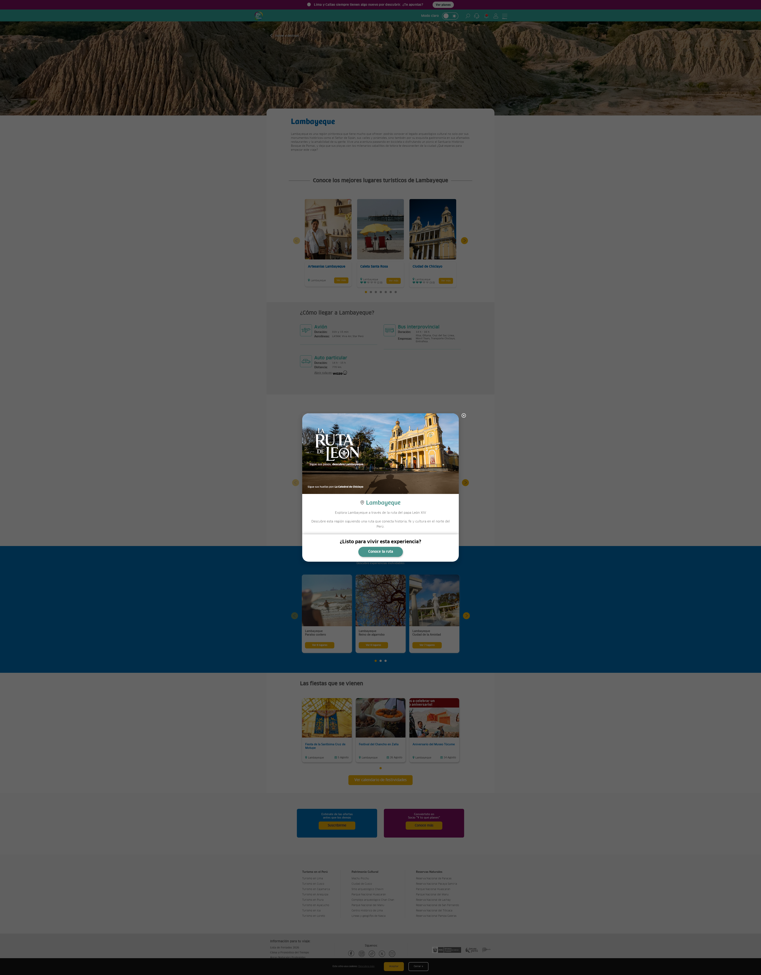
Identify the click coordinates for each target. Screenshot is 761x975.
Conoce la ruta (380, 552)
